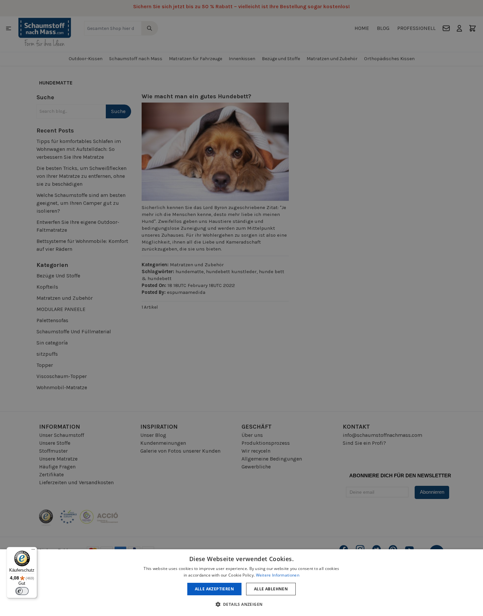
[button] (241, 604)
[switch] (22, 591)
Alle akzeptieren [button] (214, 589)
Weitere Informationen (277, 575)
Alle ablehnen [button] (271, 589)
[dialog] (241, 582)
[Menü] (33, 551)
